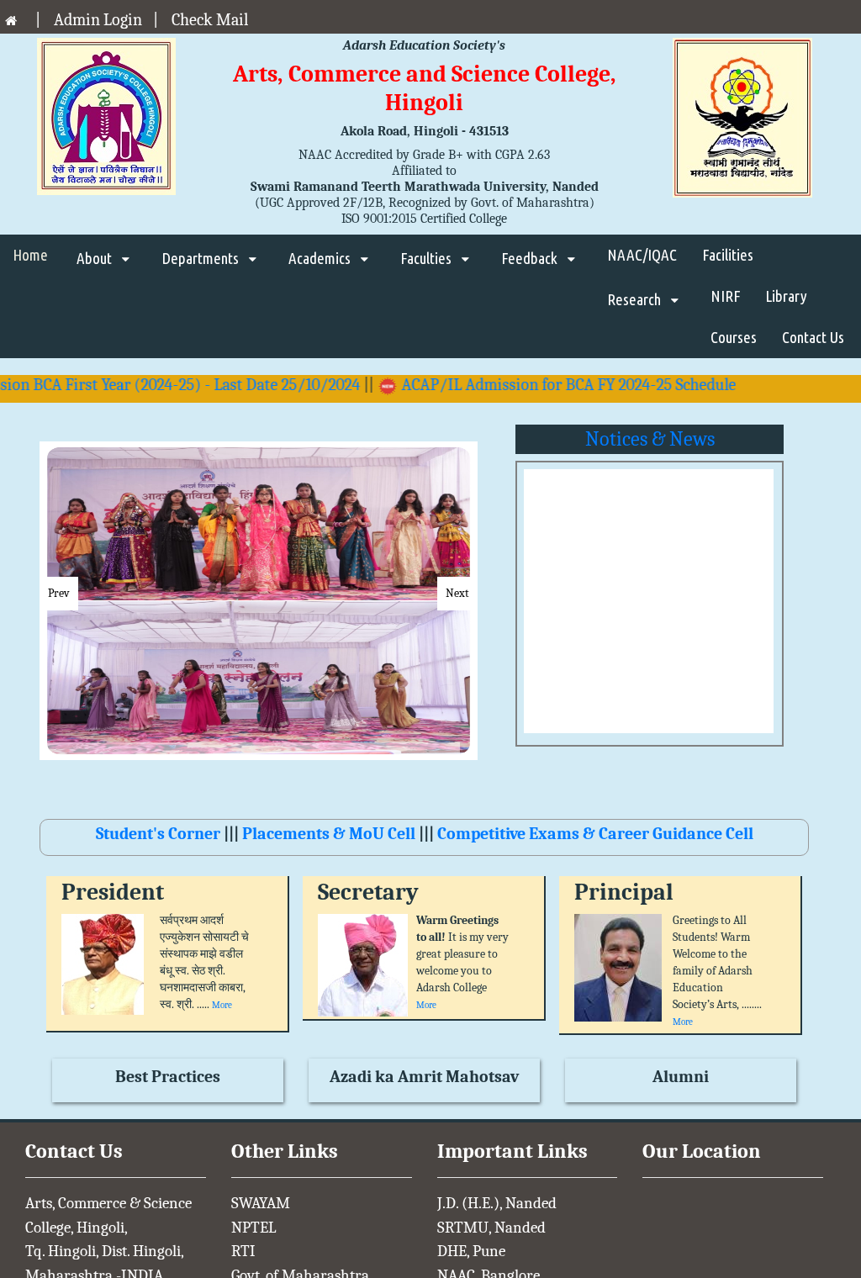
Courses (733, 337)
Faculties (427, 258)
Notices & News (650, 439)
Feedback (531, 258)
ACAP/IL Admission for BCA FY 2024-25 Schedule (541, 384)
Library (786, 296)
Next (457, 593)
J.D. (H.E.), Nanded (497, 1203)
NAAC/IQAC (642, 255)
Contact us (813, 337)
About (96, 258)
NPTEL (254, 1227)
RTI (243, 1251)
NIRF (725, 296)
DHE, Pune (471, 1251)
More (222, 1005)
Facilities (727, 255)
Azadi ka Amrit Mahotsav (424, 1076)
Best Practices (167, 1076)
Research (635, 299)
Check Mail (210, 19)
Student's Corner (160, 833)
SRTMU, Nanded (491, 1227)
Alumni (680, 1076)
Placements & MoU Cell (328, 833)
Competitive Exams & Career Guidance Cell (593, 833)
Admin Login (98, 19)
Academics (321, 258)
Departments (201, 258)
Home (32, 255)
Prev (59, 593)
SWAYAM (260, 1203)
